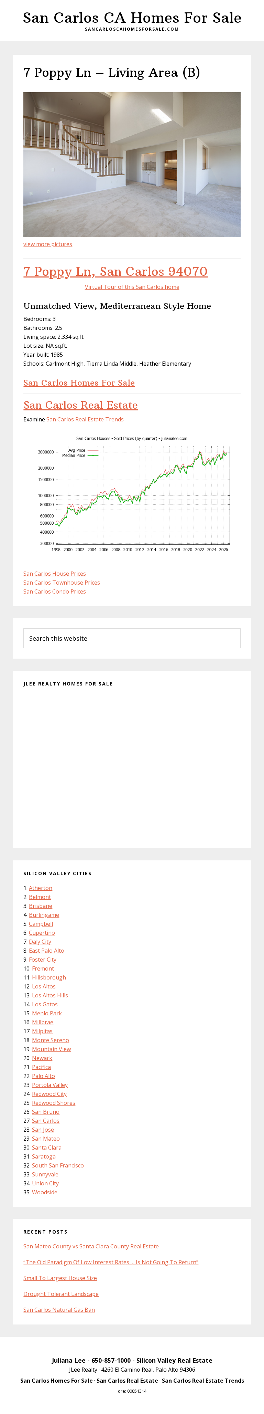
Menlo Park (47, 1013)
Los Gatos (45, 1004)
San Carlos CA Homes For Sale (132, 18)
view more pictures (47, 244)
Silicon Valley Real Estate (174, 1360)
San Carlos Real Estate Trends (85, 419)
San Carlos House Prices (54, 573)
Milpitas (42, 1031)
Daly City (40, 941)
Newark (42, 1058)
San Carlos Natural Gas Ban (59, 1309)
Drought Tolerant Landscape (61, 1294)
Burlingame (44, 915)
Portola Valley (50, 1085)
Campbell (41, 924)
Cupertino (42, 932)
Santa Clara (47, 1147)
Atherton (40, 888)
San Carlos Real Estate (80, 405)
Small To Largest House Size (60, 1278)
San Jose (43, 1129)
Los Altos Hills (50, 995)
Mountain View (51, 1049)
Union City (45, 1183)
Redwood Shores (53, 1103)
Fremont (43, 968)
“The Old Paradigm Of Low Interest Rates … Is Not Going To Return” (110, 1262)
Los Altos (44, 986)
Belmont (40, 897)
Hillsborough (49, 977)
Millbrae (42, 1022)
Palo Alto (43, 1076)
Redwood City (49, 1094)
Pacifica (41, 1067)
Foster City (42, 959)
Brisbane (40, 906)
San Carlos (45, 1120)
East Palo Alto (46, 950)
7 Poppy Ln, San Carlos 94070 (115, 271)
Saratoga (44, 1156)
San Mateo (46, 1138)
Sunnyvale (45, 1174)
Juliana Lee (69, 1360)
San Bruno (45, 1112)
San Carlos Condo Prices (54, 591)
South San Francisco (58, 1165)
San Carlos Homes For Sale (79, 382)
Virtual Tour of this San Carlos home (132, 287)
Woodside (44, 1192)
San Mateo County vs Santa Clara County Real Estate (91, 1246)
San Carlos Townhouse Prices (61, 582)
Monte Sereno (50, 1040)
